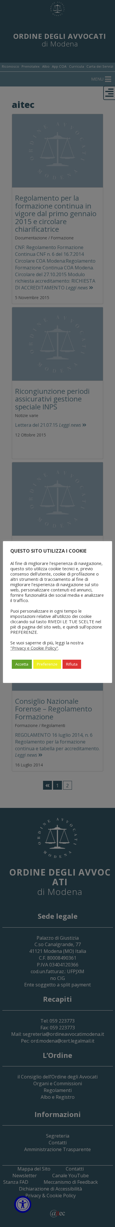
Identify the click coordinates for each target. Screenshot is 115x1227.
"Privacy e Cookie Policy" (34, 648)
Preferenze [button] (47, 664)
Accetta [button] (21, 664)
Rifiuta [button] (72, 664)
